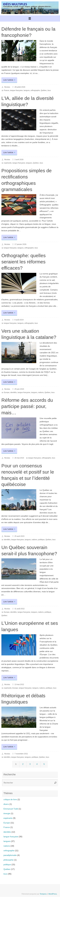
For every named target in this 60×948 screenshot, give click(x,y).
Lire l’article (8, 80)
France (6, 90)
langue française (16, 90)
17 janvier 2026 (20, 244)
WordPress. (52, 894)
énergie (6, 813)
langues (27, 90)
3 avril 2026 (19, 160)
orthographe (35, 90)
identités (13, 392)
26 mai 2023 (19, 458)
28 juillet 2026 (20, 87)
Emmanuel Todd (10, 809)
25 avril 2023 (19, 536)
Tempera (43, 894)
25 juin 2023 (19, 389)
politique (41, 540)
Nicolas (7, 87)
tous (49, 90)
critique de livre (10, 799)
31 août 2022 (20, 609)
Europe (6, 392)
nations (41, 392)
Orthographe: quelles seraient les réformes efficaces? (23, 262)
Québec (44, 90)
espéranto (8, 163)
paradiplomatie (10, 855)
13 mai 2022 (19, 684)
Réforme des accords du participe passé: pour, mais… (27, 406)
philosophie (8, 860)
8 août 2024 (19, 320)
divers (6, 804)
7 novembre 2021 (21, 754)
